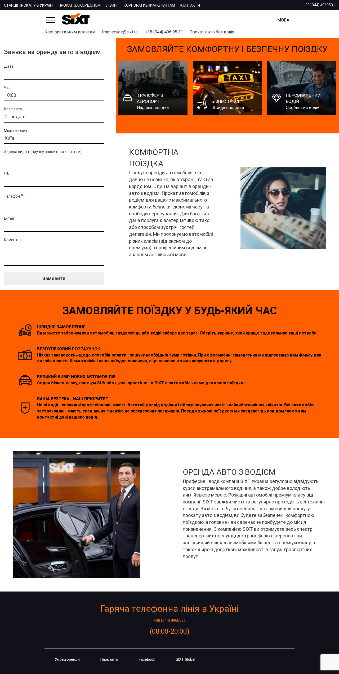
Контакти (190, 5)
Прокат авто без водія (211, 31)
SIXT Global (185, 659)
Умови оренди (67, 659)
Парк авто (109, 659)
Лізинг (112, 5)
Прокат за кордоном (80, 5)
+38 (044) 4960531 (319, 5)
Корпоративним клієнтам (149, 5)
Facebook (147, 659)
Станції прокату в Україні (28, 5)
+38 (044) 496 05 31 (164, 31)
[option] (153, 88)
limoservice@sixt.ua (120, 31)
